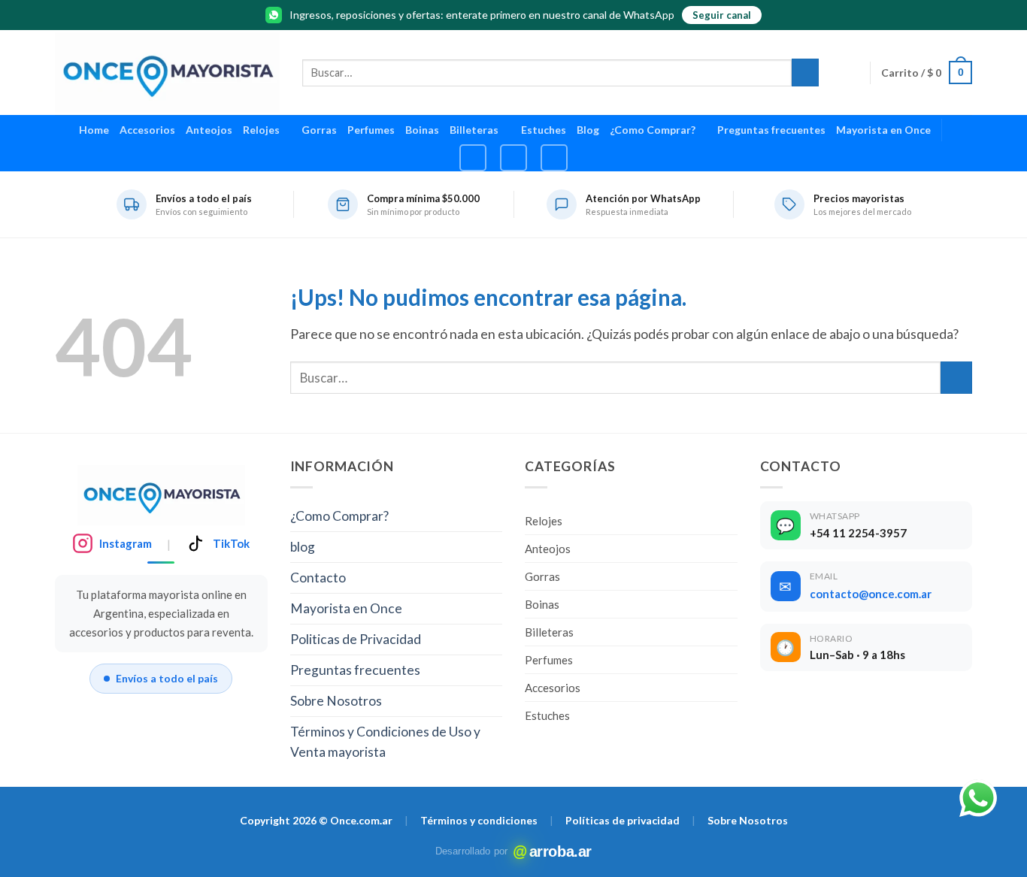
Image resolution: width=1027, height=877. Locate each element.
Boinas (422, 129)
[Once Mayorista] (167, 72)
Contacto (318, 577)
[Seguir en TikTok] (513, 157)
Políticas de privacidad (622, 820)
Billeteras (474, 129)
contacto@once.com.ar (871, 593)
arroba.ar (553, 851)
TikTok (231, 543)
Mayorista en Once (883, 129)
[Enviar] (805, 72)
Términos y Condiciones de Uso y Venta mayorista (385, 742)
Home (94, 129)
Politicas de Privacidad (355, 639)
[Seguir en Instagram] (472, 157)
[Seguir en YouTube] (554, 157)
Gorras (319, 129)
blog (302, 547)
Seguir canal (721, 15)
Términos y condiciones (479, 820)
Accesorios (147, 129)
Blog (588, 129)
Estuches (543, 129)
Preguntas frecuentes (771, 129)
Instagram (125, 543)
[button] (926, 72)
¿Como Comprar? (652, 129)
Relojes (261, 129)
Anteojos (209, 129)
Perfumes (371, 129)
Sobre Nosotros (336, 701)
